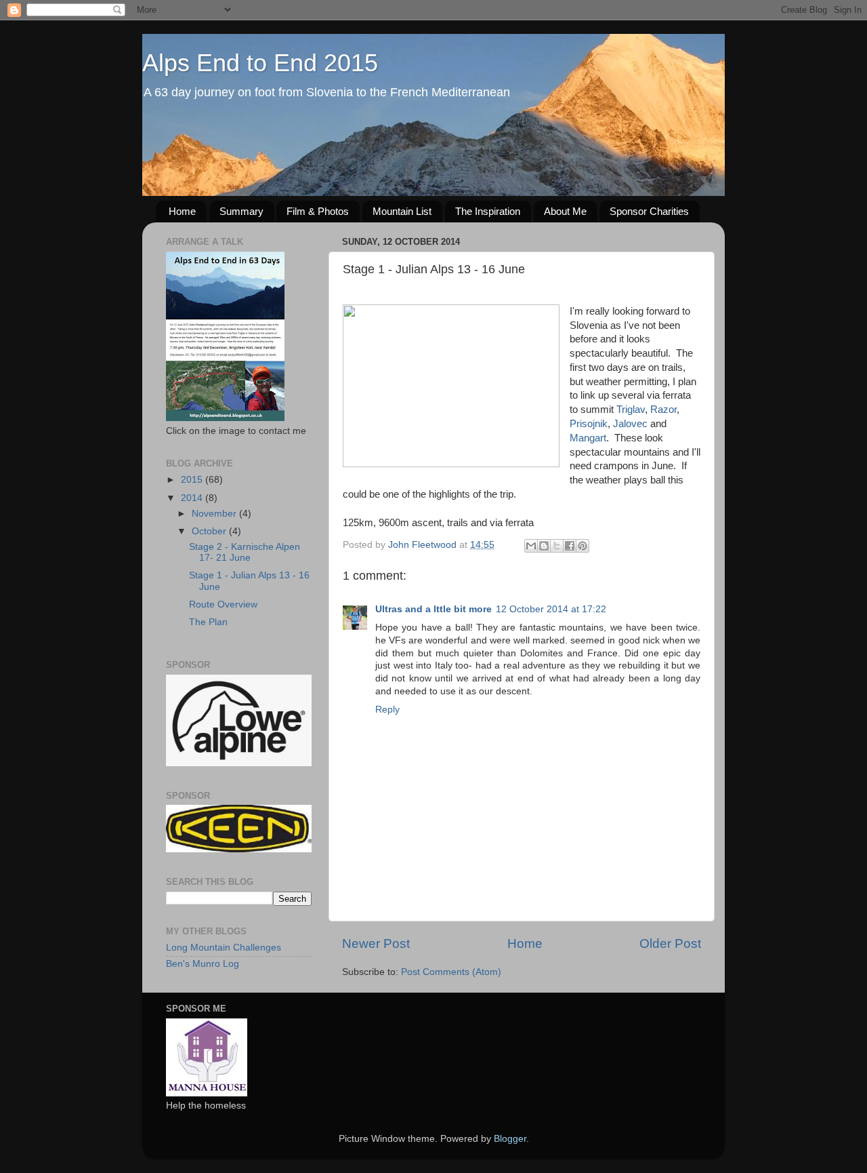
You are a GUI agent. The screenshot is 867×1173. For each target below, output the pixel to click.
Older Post (670, 943)
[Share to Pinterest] (582, 546)
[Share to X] (557, 546)
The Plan (208, 622)
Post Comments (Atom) (451, 972)
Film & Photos (318, 211)
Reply (387, 709)
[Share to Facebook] (569, 546)
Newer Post (376, 943)
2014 (193, 498)
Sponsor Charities (649, 211)
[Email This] (531, 546)
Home (182, 211)
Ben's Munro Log (202, 964)
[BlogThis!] (544, 546)
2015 (193, 480)
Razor (663, 409)
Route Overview (223, 604)
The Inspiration (487, 211)
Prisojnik (589, 423)
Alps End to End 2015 (260, 63)
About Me (565, 211)
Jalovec (630, 423)
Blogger (510, 1139)
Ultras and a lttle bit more (433, 609)
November (215, 514)
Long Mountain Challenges (223, 947)
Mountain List (402, 211)
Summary (241, 211)
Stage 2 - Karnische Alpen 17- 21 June (244, 552)
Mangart (588, 438)
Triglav (630, 409)
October (210, 531)
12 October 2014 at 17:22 (551, 609)
